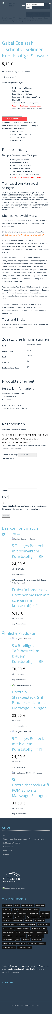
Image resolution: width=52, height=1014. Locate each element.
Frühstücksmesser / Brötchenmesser (16, 125)
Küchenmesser (39, 921)
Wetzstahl (41, 943)
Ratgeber (19, 327)
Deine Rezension (9, 458)
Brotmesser (16, 909)
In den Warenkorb (15, 119)
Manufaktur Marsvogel (29, 220)
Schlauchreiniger (41, 932)
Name (5, 490)
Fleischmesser (45, 913)
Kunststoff (20, 103)
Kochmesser (28, 921)
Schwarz (27, 103)
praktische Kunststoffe (23, 928)
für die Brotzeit (19, 917)
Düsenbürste (23, 913)
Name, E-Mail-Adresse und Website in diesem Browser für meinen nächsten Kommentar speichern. (24, 507)
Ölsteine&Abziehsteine (24, 947)
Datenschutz (8, 847)
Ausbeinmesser (7, 905)
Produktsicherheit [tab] (18, 137)
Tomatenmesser (36, 940)
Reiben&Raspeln (8, 932)
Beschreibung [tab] (17, 131)
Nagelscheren (21, 924)
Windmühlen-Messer (9, 947)
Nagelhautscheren (8, 924)
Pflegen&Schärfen (8, 928)
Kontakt (6, 855)
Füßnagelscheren (32, 917)
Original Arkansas (43, 924)
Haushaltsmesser (17, 921)
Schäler (30, 936)
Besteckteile (19, 128)
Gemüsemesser (44, 917)
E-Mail (5, 497)
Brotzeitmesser (27, 909)
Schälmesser (39, 936)
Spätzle (17, 940)
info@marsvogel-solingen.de (18, 408)
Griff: (14, 103)
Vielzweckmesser (20, 943)
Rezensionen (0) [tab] (18, 140)
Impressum (7, 851)
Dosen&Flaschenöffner (9, 913)
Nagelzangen (31, 924)
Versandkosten (24, 71)
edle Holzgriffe (34, 913)
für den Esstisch (7, 917)
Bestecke (32, 122)
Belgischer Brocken (27, 905)
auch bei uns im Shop (38, 200)
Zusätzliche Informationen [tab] (22, 134)
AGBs (5, 835)
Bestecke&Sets (8, 128)
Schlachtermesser (29, 932)
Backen (17, 905)
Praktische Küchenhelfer (39, 928)
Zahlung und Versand (11, 843)
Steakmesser (25, 940)
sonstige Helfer (7, 940)
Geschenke (6, 921)
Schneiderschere (20, 936)
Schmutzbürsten (7, 936)
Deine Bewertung (10, 455)
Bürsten (36, 909)
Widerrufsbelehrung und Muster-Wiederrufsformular (23, 839)
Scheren (18, 932)
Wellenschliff (32, 943)
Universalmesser (8, 943)
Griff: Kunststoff (18, 174)
